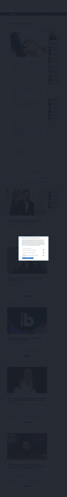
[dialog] (33, 248)
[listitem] (33, 248)
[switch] (43, 250)
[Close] (47, 238)
